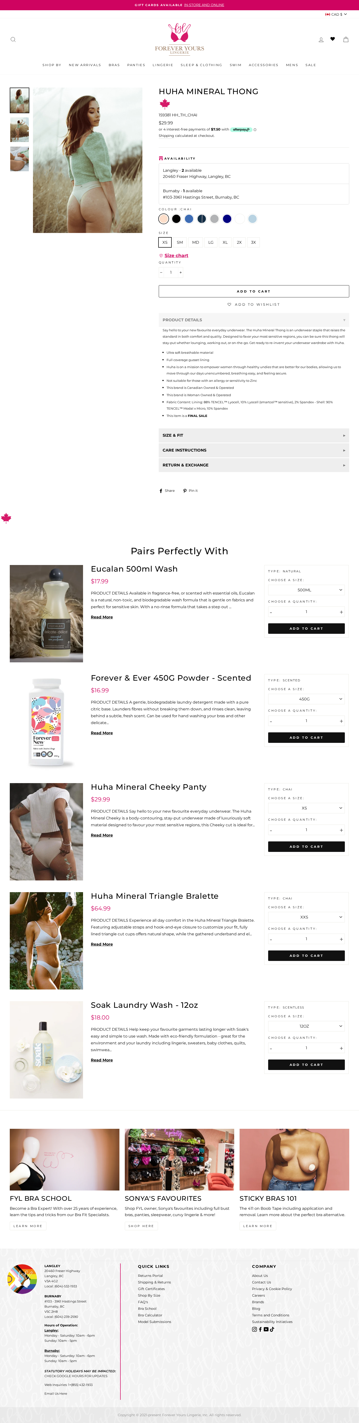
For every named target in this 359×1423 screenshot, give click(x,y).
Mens (292, 65)
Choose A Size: (286, 580)
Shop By (51, 65)
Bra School (147, 1308)
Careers (258, 1295)
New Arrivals (85, 65)
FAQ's (143, 1302)
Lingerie (163, 65)
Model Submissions (154, 1322)
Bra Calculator (150, 1315)
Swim (236, 65)
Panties (136, 65)
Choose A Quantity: (292, 601)
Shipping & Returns (154, 1282)
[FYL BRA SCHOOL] (64, 1159)
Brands (258, 1302)
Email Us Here (55, 1393)
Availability (180, 158)
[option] (179, 5)
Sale (311, 65)
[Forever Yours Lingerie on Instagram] (255, 1329)
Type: (275, 571)
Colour (175, 209)
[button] (173, 255)
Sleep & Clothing (201, 65)
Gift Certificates (151, 1289)
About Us (260, 1275)
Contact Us (261, 1282)
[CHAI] (177, 225)
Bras (114, 65)
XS (165, 242)
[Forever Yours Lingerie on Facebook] (261, 1329)
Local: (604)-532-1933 (60, 1286)
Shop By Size (149, 1295)
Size (164, 233)
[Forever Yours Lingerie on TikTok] (272, 1329)
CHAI (164, 219)
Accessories (264, 65)
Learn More (28, 1226)
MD (195, 242)
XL (225, 242)
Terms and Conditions (270, 1315)
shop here (141, 1226)
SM (180, 242)
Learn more (258, 1226)
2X (239, 242)
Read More (102, 617)
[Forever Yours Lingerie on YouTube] (267, 1329)
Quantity (170, 262)
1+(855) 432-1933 (80, 1385)
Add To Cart (307, 628)
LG (210, 242)
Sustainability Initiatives (272, 1322)
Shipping (166, 136)
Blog (256, 1308)
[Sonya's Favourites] (179, 1159)
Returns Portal (150, 1275)
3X (253, 242)
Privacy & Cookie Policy (272, 1289)
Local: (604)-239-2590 (61, 1317)
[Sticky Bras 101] (294, 1159)
